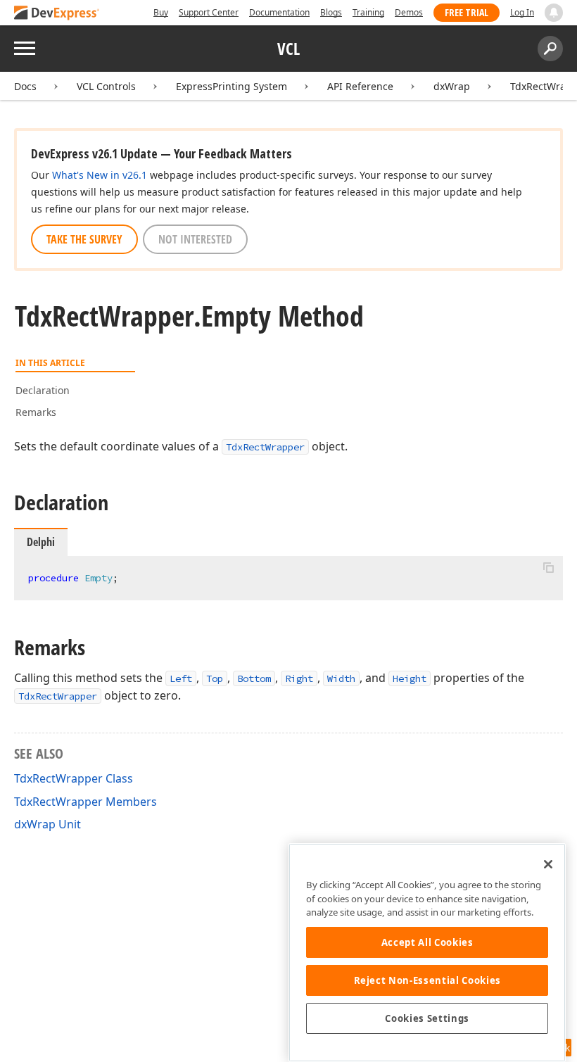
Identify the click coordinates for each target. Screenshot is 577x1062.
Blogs (331, 12)
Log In (522, 12)
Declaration (42, 390)
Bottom (254, 678)
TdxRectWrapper (265, 447)
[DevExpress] (57, 14)
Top (214, 678)
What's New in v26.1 (99, 175)
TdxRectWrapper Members (85, 801)
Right (299, 678)
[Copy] (548, 568)
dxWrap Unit (47, 824)
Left (181, 678)
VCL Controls (106, 86)
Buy (160, 12)
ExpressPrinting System (231, 86)
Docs (25, 86)
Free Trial (466, 12)
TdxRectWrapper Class (73, 778)
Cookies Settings (427, 1018)
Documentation (279, 12)
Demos (409, 12)
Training (368, 12)
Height (409, 678)
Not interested (195, 239)
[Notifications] (554, 13)
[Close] (548, 864)
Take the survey (84, 239)
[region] (427, 952)
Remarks (35, 412)
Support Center (209, 12)
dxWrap (451, 86)
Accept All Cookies (427, 942)
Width (341, 678)
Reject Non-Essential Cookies (427, 980)
